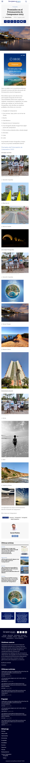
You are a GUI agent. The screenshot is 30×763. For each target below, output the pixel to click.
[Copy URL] (24, 21)
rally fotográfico (15, 519)
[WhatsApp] (15, 21)
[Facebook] (5, 21)
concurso (11, 517)
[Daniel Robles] (15, 527)
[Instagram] (21, 632)
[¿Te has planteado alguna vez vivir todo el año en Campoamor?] (24, 561)
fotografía (24, 517)
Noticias (3, 546)
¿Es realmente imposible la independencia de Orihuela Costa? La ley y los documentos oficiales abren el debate (10, 570)
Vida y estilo (4, 557)
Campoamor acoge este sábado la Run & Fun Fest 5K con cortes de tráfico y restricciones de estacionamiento (9, 551)
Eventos (3, 576)
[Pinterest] (11, 21)
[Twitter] (8, 21)
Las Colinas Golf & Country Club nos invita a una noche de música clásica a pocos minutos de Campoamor (9, 579)
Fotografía (15, 6)
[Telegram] (21, 21)
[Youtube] (26, 632)
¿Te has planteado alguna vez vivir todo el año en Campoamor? (10, 560)
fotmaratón (18, 517)
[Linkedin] (18, 21)
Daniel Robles (8, 17)
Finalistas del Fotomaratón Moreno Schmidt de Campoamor (8, 616)
